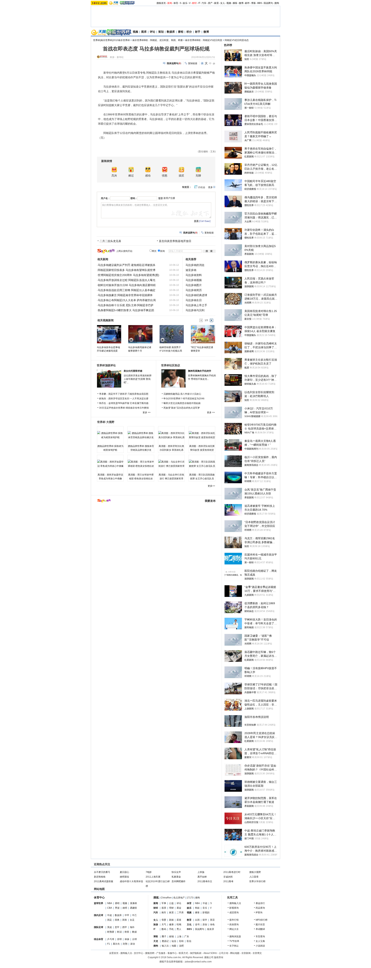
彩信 (189, 941)
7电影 (149, 872)
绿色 (212, 924)
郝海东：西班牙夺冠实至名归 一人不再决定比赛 (123, 398)
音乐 (205, 908)
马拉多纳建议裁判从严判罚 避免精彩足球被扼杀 (126, 265)
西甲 (124, 927)
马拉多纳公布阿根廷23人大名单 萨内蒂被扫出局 (127, 300)
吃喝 (179, 924)
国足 (109, 920)
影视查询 (234, 908)
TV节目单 (234, 941)
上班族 (200, 872)
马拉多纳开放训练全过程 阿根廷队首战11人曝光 (126, 280)
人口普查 (254, 876)
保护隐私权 (196, 953)
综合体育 (98, 939)
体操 (127, 939)
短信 (174, 941)
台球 (134, 939)
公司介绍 (223, 953)
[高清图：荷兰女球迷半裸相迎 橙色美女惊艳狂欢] (141, 463)
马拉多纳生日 (194, 300)
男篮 (117, 908)
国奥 (117, 920)
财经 (194, 3)
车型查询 (260, 936)
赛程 (180, 31)
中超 (109, 915)
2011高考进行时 (231, 872)
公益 (171, 903)
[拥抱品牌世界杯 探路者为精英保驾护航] (110, 435)
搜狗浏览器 (235, 936)
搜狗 (276, 3)
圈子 (164, 936)
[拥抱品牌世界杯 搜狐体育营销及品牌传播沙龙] (141, 435)
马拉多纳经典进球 (196, 295)
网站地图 (234, 953)
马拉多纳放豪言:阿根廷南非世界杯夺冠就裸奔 (125, 295)
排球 (119, 939)
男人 (179, 929)
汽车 (204, 3)
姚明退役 (124, 876)
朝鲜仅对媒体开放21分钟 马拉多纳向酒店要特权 (127, 285)
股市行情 (234, 920)
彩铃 (181, 941)
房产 (210, 3)
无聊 (198, 175)
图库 (144, 31)
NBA (109, 903)
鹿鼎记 (165, 941)
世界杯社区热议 (170, 365)
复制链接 (192, 63)
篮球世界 (98, 903)
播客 (235, 3)
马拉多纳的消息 (195, 265)
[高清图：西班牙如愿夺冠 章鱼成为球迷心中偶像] (110, 463)
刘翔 (125, 943)
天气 (164, 924)
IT (199, 3)
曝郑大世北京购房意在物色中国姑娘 (182, 403)
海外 (132, 927)
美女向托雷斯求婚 (133, 371)
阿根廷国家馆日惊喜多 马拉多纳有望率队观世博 (126, 270)
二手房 (180, 912)
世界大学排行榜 (257, 881)
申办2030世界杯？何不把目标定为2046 (183, 398)
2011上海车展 (153, 876)
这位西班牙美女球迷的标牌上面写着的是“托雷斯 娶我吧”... (137, 379)
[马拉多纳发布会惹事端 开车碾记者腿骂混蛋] (109, 334)
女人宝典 (260, 941)
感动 (148, 175)
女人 (222, 3)
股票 (164, 908)
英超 (109, 927)
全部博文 (257, 953)
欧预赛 (110, 932)
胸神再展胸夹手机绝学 (199, 371)
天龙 (155, 941)
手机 (171, 929)
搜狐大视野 (255, 872)
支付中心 (138, 953)
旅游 (155, 924)
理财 (171, 908)
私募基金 (176, 876)
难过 (131, 175)
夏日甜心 (124, 872)
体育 (176, 3)
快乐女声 (176, 872)
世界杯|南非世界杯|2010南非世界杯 (111, 40)
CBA (109, 908)
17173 (190, 897)
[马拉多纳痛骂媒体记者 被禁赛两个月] (140, 334)
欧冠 (119, 932)
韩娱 (197, 908)
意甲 (117, 927)
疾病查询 (234, 924)
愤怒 (164, 175)
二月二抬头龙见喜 (110, 241)
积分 (189, 31)
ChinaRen (166, 897)
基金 (179, 908)
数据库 (171, 31)
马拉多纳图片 (194, 285)
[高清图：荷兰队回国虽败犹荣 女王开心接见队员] (202, 463)
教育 (189, 920)
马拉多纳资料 (194, 275)
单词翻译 (260, 929)
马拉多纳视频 (194, 280)
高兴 (114, 175)
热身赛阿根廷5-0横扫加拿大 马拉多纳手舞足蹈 (126, 310)
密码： (133, 198)
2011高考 (228, 881)
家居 (216, 3)
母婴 (164, 920)
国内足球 (98, 915)
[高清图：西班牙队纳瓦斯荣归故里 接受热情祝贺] (202, 435)
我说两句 (268, 3)
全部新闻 (246, 953)
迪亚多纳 (191, 270)
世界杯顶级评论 (106, 365)
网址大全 (234, 929)
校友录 (210, 929)
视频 (228, 3)
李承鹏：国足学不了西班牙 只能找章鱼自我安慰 (123, 394)
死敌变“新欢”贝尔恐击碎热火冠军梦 (181, 407)
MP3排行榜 (261, 920)
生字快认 (234, 945)
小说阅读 (260, 945)
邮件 (247, 3)
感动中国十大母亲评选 (131, 881)
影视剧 (206, 912)
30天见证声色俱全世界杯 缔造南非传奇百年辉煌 (124, 407)
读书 (197, 924)
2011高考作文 (204, 881)
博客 (253, 3)
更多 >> (147, 412)
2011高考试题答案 (103, 881)
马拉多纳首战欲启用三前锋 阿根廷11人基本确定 (126, 290)
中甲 (127, 915)
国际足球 (98, 927)
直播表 (133, 903)
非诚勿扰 (228, 876)
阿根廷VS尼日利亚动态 (237, 40)
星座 (179, 920)
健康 (171, 924)
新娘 (171, 920)
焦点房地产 (179, 897)
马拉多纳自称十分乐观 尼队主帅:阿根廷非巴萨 (125, 305)
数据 (134, 932)
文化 (189, 924)
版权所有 (218, 957)
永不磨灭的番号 (102, 872)
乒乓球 (110, 939)
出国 (197, 920)
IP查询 (259, 912)
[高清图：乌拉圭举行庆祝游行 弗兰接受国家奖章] (171, 463)
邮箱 (171, 936)
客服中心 (172, 953)
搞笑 (181, 175)
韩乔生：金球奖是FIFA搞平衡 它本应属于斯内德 (123, 403)
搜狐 (156, 897)
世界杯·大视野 (105, 422)
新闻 (169, 3)
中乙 (134, 915)
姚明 (125, 908)
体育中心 (99, 897)
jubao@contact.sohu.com (198, 961)
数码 (164, 929)
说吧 (181, 945)
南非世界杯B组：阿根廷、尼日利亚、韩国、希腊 (157, 40)
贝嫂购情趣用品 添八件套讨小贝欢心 (182, 394)
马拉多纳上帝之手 (196, 305)
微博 (241, 3)
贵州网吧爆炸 (179, 881)
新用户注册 (169, 198)
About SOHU (210, 953)
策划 (161, 31)
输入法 (165, 945)
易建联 (133, 908)
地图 (174, 945)
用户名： (105, 198)
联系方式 (183, 953)
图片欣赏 (260, 924)
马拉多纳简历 (194, 290)
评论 (152, 31)
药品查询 (260, 908)
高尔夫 (116, 943)
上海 (179, 936)
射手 (197, 31)
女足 (132, 920)
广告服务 (161, 953)
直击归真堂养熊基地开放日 (175, 241)
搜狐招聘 (149, 953)
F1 (108, 943)
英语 (212, 920)
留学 (205, 920)
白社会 (201, 187)
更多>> (211, 486)
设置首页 (113, 953)
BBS (259, 3)
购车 (164, 912)
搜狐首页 (161, 3)
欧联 (127, 932)
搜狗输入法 (235, 903)
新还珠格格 (100, 876)
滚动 (132, 943)
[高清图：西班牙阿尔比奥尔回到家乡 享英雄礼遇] (171, 435)
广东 (186, 936)
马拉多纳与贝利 (195, 310)
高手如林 (202, 876)
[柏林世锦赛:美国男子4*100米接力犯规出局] (171, 334)
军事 (164, 903)
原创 (205, 924)
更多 (210, 187)
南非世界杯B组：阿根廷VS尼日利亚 (203, 40)
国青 (124, 920)
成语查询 (234, 912)
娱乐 (185, 3)
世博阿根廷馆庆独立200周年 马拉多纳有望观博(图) (128, 275)
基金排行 (260, 903)
